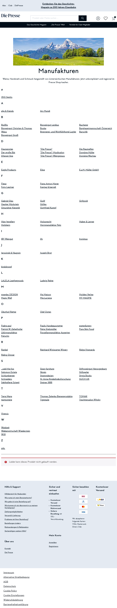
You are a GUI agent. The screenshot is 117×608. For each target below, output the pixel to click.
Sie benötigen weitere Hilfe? (15, 531)
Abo (4, 6)
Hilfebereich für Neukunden (15, 494)
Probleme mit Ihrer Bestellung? (16, 519)
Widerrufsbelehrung (13, 600)
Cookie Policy (10, 591)
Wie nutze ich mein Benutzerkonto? (18, 498)
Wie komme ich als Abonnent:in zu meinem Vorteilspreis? (21, 507)
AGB (5, 582)
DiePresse (19, 6)
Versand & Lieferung (12, 516)
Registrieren (53, 546)
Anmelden (53, 543)
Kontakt (8, 549)
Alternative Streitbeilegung (16, 577)
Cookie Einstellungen (13, 595)
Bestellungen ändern (13, 523)
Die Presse (9, 552)
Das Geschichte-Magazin (36, 25)
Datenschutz (9, 586)
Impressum (8, 573)
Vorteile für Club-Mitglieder (79, 25)
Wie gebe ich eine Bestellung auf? (18, 502)
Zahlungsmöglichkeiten (14, 512)
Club (10, 6)
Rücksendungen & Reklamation (16, 527)
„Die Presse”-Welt (58, 25)
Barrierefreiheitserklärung (15, 604)
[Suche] (83, 18)
